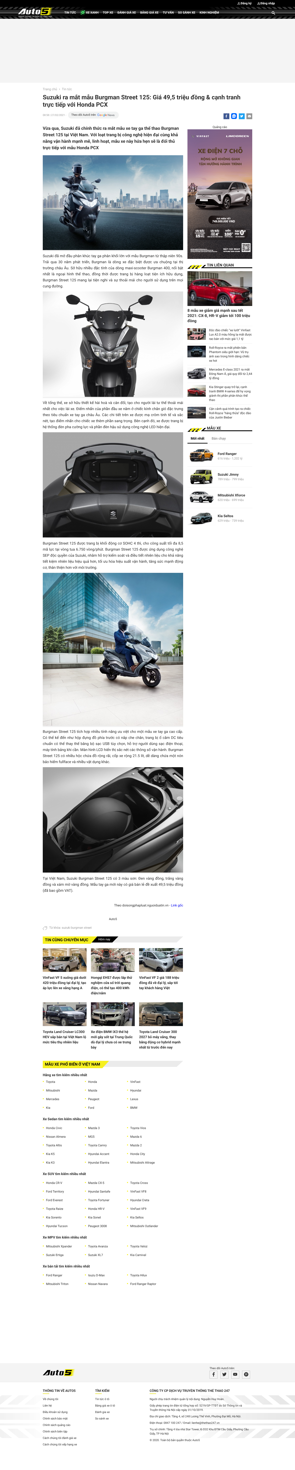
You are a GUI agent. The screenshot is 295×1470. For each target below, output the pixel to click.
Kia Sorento (54, 1217)
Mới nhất (197, 438)
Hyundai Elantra (98, 1162)
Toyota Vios (138, 1128)
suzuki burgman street (77, 928)
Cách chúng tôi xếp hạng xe (60, 1444)
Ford (91, 1108)
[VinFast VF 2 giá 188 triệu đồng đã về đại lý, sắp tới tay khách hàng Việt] (161, 960)
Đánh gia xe (102, 1412)
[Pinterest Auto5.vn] (246, 1375)
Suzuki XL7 (95, 1255)
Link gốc (177, 905)
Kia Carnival (138, 1255)
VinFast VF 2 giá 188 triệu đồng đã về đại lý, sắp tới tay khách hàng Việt (159, 983)
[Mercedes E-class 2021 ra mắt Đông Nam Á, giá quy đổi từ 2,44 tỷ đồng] (196, 373)
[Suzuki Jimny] (201, 477)
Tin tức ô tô (102, 1399)
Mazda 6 (136, 1137)
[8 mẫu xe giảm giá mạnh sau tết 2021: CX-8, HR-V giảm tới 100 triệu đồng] (219, 288)
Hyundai (135, 1090)
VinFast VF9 (138, 1209)
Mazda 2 (136, 1145)
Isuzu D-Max (96, 1275)
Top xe (108, 12)
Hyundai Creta (139, 1200)
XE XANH (92, 12)
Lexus (134, 1099)
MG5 (91, 1137)
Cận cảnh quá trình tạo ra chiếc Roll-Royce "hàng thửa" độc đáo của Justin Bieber (230, 413)
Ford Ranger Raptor (143, 1284)
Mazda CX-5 (96, 1183)
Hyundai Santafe (99, 1191)
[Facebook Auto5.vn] (213, 1375)
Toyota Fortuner (98, 1200)
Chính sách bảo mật (55, 1418)
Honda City (137, 1154)
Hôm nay (104, 939)
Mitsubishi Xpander (59, 1246)
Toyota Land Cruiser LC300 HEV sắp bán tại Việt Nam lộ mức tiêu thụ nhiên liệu (64, 1037)
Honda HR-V (96, 1209)
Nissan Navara (98, 1284)
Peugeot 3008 (97, 1226)
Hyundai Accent (98, 1154)
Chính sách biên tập (55, 1431)
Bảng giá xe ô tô (105, 1405)
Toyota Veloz (139, 1246)
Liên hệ (47, 1405)
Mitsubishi (53, 1090)
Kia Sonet (94, 1217)
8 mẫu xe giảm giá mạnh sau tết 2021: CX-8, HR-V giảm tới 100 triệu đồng (218, 315)
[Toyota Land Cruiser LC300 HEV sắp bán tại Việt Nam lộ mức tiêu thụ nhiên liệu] (65, 1014)
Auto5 (113, 919)
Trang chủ (50, 89)
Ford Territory (55, 1191)
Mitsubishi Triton (57, 1284)
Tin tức (70, 12)
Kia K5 (50, 1154)
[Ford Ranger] (201, 456)
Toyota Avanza (98, 1246)
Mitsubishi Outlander (144, 1226)
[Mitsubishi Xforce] (201, 497)
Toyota (50, 1082)
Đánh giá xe (126, 12)
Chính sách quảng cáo (56, 1425)
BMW (133, 1108)
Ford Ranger (54, 1275)
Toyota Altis (54, 1145)
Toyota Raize (54, 1209)
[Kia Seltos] (201, 518)
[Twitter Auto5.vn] (224, 1375)
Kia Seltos (137, 1217)
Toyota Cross (139, 1183)
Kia (48, 1108)
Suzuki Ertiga (54, 1255)
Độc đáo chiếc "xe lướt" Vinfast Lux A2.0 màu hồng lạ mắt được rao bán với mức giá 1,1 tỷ (230, 335)
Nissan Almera (56, 1137)
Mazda (92, 1090)
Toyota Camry (97, 1145)
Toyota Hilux (138, 1275)
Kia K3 (50, 1162)
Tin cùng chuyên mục (66, 940)
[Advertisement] (147, 50)
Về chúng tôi (50, 1399)
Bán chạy (219, 438)
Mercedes (52, 1099)
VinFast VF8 (138, 1191)
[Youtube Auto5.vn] (235, 1375)
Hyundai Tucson (57, 1226)
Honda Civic (54, 1128)
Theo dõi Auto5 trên (83, 115)
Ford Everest (54, 1200)
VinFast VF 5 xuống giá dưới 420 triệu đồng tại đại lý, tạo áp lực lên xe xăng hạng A (64, 983)
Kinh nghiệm (209, 12)
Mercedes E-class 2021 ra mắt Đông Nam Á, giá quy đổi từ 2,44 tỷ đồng (230, 374)
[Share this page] (249, 116)
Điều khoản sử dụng (55, 1412)
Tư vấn (168, 12)
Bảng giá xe (149, 12)
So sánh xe (186, 12)
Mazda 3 (94, 1128)
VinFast (135, 1082)
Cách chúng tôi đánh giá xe (59, 1438)
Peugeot (93, 1099)
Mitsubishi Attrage (142, 1162)
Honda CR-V (54, 1183)
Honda (92, 1082)
